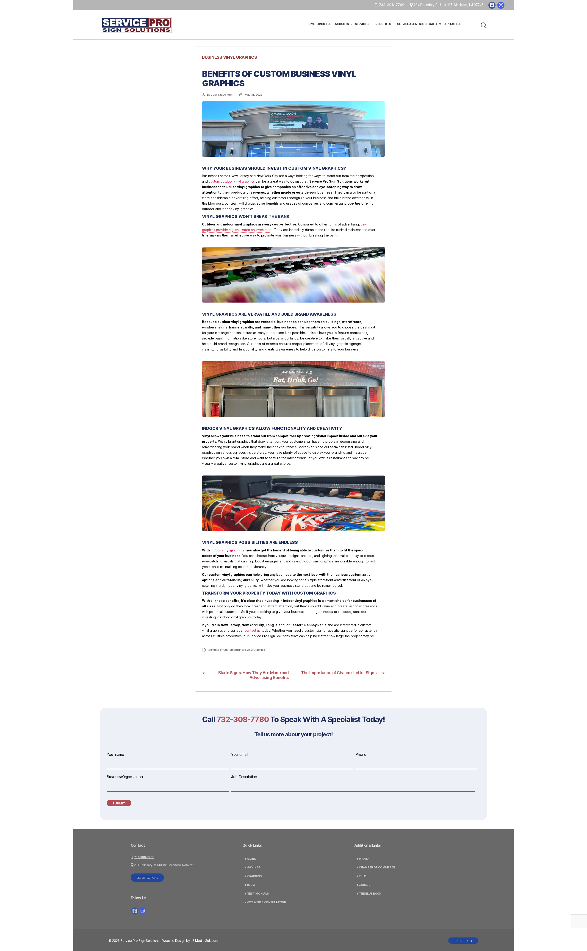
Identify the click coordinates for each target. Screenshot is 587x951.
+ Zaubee (363, 885)
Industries (383, 24)
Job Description (244, 776)
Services (361, 24)
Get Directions (147, 877)
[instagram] (500, 5)
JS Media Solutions (205, 941)
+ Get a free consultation (265, 902)
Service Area (407, 24)
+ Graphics (253, 876)
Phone (360, 754)
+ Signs (250, 858)
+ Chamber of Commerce (376, 867)
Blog (422, 24)
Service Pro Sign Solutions (140, 941)
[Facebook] (492, 5)
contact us (252, 630)
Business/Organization (125, 776)
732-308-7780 (392, 5)
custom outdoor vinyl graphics (232, 181)
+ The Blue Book (369, 893)
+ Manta (363, 858)
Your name (115, 754)
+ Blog (250, 885)
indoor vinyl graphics (227, 550)
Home (311, 24)
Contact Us (452, 24)
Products (341, 24)
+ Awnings (252, 867)
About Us (324, 24)
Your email (239, 754)
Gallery (435, 24)
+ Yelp (361, 876)
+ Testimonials (257, 893)
